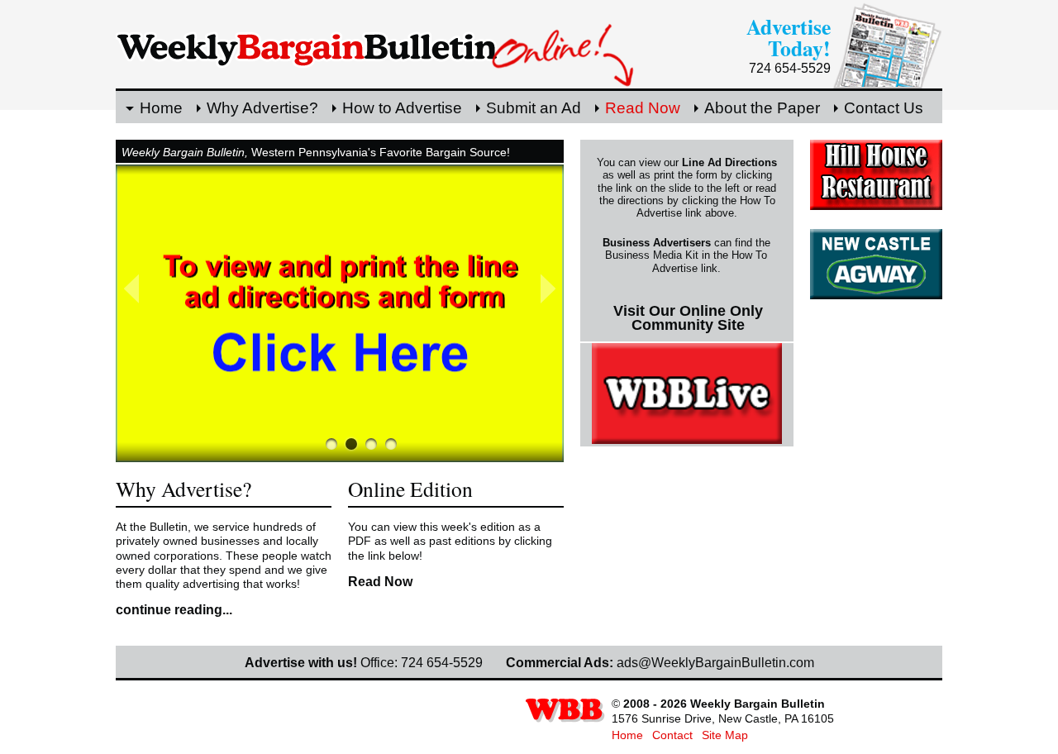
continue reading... (174, 610)
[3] (391, 444)
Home (161, 108)
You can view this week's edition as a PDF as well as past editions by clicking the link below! (450, 541)
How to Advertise (402, 108)
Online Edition (410, 489)
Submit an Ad (533, 108)
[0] (331, 444)
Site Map (725, 735)
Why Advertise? (262, 108)
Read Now (642, 108)
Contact (672, 735)
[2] (371, 444)
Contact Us (883, 108)
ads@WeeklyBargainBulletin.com (715, 663)
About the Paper (762, 108)
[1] (351, 444)
